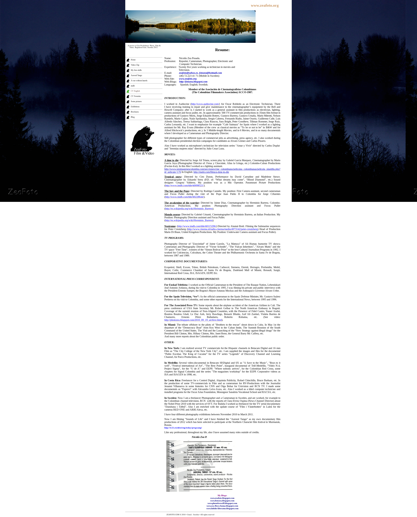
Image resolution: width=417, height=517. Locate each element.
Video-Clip (135, 65)
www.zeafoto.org (265, 5)
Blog (133, 117)
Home (133, 60)
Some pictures (136, 101)
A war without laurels (139, 80)
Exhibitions (135, 106)
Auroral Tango (136, 75)
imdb (133, 86)
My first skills (136, 70)
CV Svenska (136, 96)
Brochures (135, 112)
